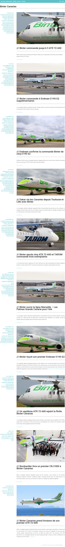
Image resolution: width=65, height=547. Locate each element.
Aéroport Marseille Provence (7, 285)
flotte (8, 29)
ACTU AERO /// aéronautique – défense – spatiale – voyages (13, 1)
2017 (8, 433)
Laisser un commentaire (8, 21)
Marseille (11, 293)
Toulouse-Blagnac (5, 190)
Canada (11, 433)
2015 (12, 493)
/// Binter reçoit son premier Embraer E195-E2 (41, 356)
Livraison (2, 342)
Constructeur (5, 17)
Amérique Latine (9, 66)
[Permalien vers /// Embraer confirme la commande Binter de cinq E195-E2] (41, 147)
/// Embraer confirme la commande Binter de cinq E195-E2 (40, 152)
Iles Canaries (11, 30)
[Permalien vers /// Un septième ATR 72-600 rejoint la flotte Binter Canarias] (41, 407)
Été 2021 (11, 289)
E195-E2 (5, 81)
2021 (2, 221)
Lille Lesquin (11, 189)
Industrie (10, 19)
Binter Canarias (10, 25)
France (5, 19)
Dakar (12, 183)
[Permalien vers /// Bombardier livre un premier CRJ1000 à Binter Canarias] (41, 462)
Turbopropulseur (10, 32)
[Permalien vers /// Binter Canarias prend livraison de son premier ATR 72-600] (41, 516)
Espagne (5, 27)
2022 (4, 118)
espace (5, 287)
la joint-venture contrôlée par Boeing (56, 368)
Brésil (12, 79)
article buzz (6, 15)
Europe (11, 17)
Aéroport (7, 274)
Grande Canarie (6, 185)
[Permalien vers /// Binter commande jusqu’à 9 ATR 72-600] (41, 44)
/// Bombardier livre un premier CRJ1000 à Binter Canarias (39, 467)
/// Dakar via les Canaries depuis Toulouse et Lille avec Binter (40, 200)
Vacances (5, 177)
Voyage (10, 177)
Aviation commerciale (7, 16)
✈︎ (13, 19)
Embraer (11, 83)
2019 (4, 329)
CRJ (12, 440)
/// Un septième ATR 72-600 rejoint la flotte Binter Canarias (39, 412)
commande (4, 25)
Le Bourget (7, 85)
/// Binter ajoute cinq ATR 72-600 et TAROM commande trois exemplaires (39, 255)
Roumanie (11, 233)
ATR (9, 23)
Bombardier (4, 438)
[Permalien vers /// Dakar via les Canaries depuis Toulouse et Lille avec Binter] (41, 195)
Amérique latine (7, 75)
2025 (1, 15)
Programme (11, 295)
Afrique (5, 171)
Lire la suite (20, 59)
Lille (6, 187)
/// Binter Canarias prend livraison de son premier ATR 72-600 (38, 521)
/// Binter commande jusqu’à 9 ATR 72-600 (39, 48)
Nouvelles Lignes (5, 293)
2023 (4, 66)
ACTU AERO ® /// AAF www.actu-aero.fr (49, 545)
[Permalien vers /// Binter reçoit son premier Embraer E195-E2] (41, 352)
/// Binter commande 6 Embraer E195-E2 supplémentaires (38, 99)
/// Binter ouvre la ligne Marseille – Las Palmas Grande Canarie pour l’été (37, 308)
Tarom (7, 233)
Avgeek (11, 15)
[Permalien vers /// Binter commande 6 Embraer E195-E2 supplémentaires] (41, 94)
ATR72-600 (8, 384)
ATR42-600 (5, 23)
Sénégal (6, 189)
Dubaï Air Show (5, 230)
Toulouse (11, 190)
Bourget (4, 77)
